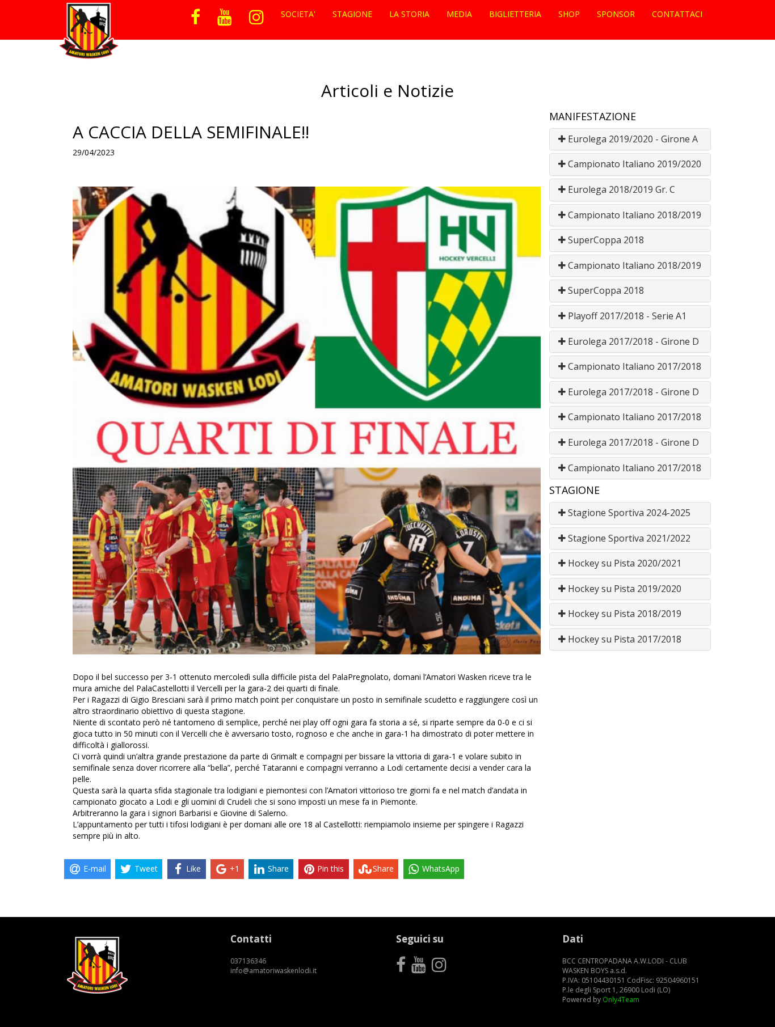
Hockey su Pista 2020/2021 (623, 563)
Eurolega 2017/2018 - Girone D (632, 341)
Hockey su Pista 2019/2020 (623, 588)
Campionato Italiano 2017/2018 (633, 366)
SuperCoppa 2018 (605, 240)
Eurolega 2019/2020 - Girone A (632, 139)
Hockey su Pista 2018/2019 (623, 613)
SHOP (569, 14)
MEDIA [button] (459, 14)
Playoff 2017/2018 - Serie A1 (626, 316)
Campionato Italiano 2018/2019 (633, 215)
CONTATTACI (677, 14)
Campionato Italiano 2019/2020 (633, 164)
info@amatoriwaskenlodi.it (273, 970)
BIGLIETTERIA (515, 14)
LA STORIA (409, 14)
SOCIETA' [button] (298, 14)
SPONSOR (616, 14)
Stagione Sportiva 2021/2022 (628, 538)
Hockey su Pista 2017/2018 (623, 639)
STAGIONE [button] (352, 14)
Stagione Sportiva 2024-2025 (628, 512)
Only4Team (621, 999)
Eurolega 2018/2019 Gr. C (620, 189)
